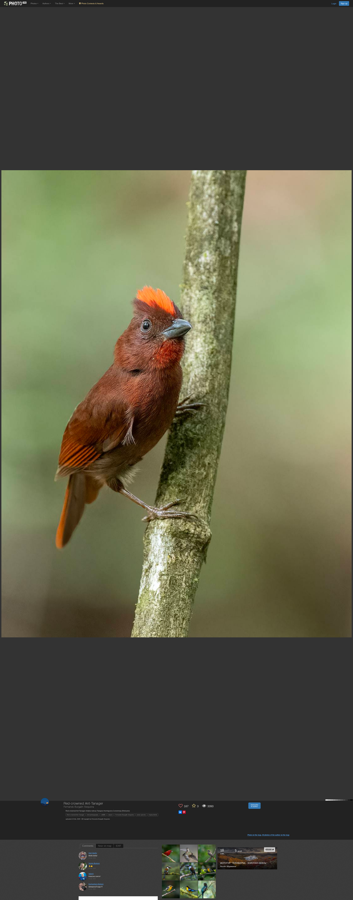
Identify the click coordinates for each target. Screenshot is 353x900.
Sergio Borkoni (94, 863)
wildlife (103, 815)
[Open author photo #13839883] (189, 889)
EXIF (118, 846)
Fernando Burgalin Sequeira (124, 815)
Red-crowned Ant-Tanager (75, 815)
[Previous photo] (3, 391)
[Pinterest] (184, 812)
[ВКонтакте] (180, 812)
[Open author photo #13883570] (189, 871)
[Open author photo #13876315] (207, 871)
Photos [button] (34, 3)
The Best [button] (59, 3)
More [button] (71, 3)
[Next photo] (350, 391)
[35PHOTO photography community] (14, 3)
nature (110, 815)
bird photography (92, 815)
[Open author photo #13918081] (207, 853)
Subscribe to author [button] (254, 805)
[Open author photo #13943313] (189, 853)
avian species (141, 815)
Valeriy (91, 874)
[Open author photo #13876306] (171, 889)
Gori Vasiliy (93, 853)
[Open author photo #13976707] (171, 853)
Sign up (344, 3)
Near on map (104, 846)
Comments (87, 846)
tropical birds (153, 815)
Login (333, 4)
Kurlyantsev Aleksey (96, 884)
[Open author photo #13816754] (207, 889)
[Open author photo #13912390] (171, 871)
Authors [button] (46, 3)
